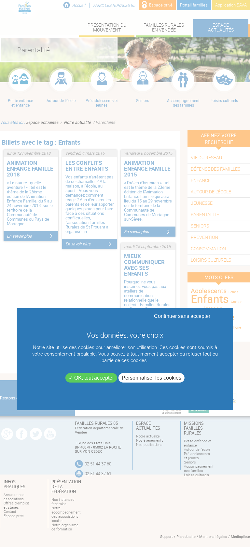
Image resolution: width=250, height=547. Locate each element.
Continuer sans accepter (182, 316)
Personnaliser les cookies (151, 378)
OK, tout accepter (93, 378)
